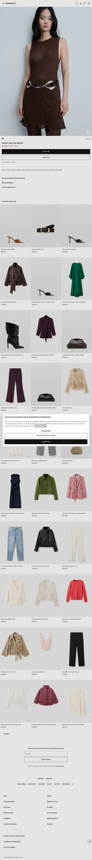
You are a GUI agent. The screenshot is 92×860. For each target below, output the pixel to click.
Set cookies (46, 431)
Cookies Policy (41, 426)
